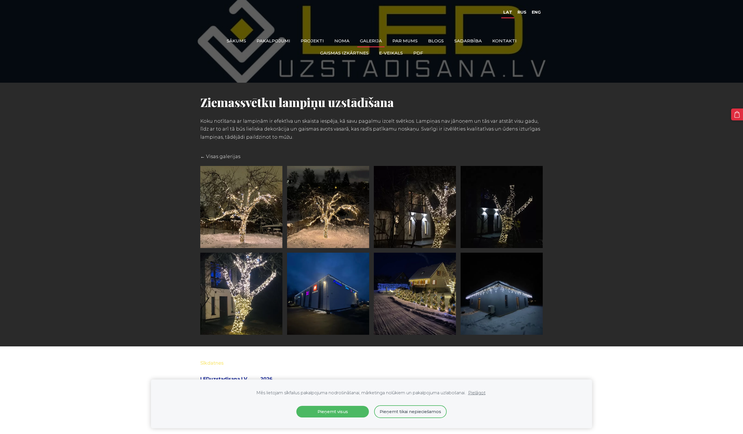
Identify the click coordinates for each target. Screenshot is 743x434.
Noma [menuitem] (341, 41)
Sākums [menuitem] (236, 41)
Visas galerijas (223, 156)
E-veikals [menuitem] (391, 53)
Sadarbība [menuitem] (468, 41)
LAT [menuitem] (507, 12)
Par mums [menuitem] (405, 41)
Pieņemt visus (333, 411)
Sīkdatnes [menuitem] (212, 363)
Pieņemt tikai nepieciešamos (410, 411)
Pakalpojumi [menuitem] (273, 41)
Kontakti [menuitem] (504, 41)
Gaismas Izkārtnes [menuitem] (344, 53)
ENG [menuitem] (536, 12)
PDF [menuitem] (418, 53)
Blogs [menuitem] (436, 41)
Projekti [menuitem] (312, 41)
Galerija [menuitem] (371, 41)
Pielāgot (477, 392)
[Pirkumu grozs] (737, 114)
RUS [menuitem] (521, 12)
